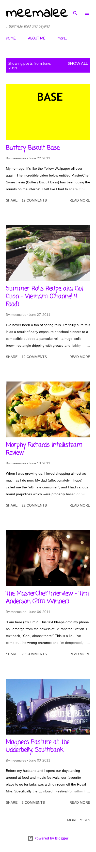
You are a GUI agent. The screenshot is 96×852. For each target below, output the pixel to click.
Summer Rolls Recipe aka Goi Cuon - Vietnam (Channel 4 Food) (44, 296)
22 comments (34, 505)
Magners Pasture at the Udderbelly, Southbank (37, 746)
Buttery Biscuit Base (33, 148)
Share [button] (11, 200)
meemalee (37, 13)
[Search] (75, 9)
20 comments (34, 654)
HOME (11, 38)
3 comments (33, 802)
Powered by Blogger (50, 838)
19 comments (34, 200)
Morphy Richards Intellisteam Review (44, 449)
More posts (78, 820)
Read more (79, 200)
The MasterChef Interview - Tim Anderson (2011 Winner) (47, 597)
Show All (78, 63)
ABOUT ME (36, 38)
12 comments (34, 357)
